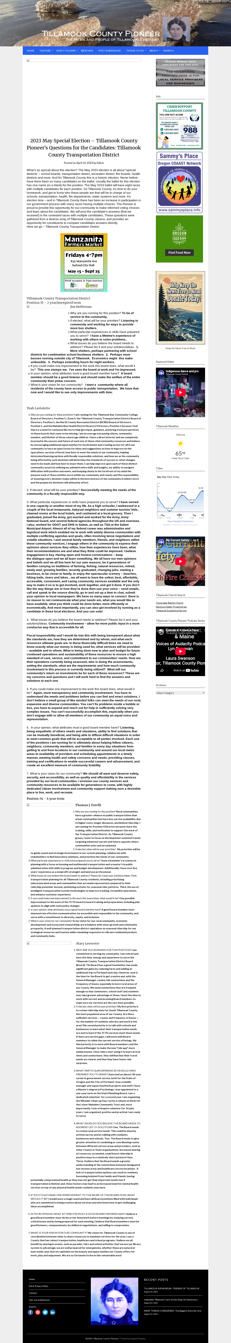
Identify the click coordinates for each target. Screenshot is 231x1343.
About (153, 50)
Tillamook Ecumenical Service (171, 610)
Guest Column (65, 50)
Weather (87, 50)
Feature (45, 50)
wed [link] (39, 570)
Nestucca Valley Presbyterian (171, 606)
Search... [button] (169, 50)
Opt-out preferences (39, 1300)
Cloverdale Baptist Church (169, 602)
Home (30, 50)
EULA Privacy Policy (38, 1286)
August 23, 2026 (151, 1292)
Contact (33, 1293)
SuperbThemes (138, 1338)
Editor (100, 162)
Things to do (135, 50)
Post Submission (109, 50)
